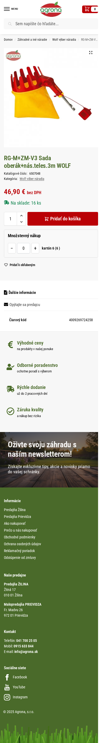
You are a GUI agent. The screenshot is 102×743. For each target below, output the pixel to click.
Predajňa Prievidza (17, 517)
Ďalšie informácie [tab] (22, 292)
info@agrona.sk (26, 652)
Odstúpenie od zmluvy (20, 557)
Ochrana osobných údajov (22, 544)
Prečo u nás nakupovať (20, 530)
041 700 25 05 (26, 640)
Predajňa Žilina (15, 510)
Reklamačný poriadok (19, 551)
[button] (90, 9)
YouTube (19, 687)
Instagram (20, 697)
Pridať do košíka (65, 218)
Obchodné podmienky (19, 537)
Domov (8, 39)
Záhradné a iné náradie (32, 39)
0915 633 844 (23, 646)
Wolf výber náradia (64, 39)
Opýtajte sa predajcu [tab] (24, 304)
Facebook (20, 677)
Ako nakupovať (14, 523)
